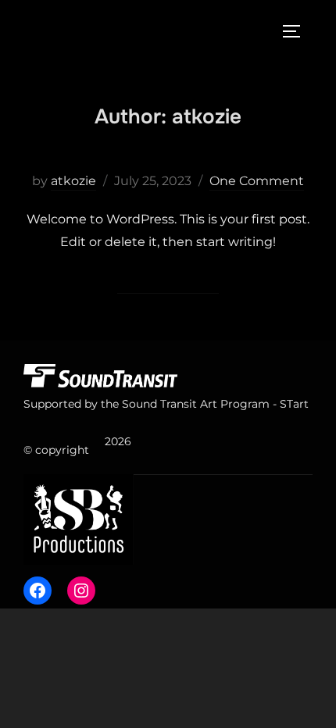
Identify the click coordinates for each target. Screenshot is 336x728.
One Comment (256, 180)
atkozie (73, 180)
